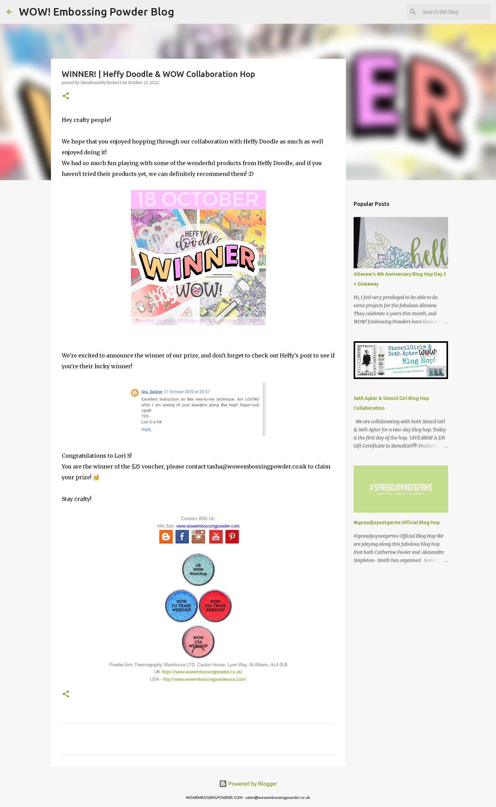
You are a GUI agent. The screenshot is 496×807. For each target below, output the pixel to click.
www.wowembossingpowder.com (208, 526)
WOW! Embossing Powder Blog (96, 11)
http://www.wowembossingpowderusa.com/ (204, 679)
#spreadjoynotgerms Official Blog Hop (397, 522)
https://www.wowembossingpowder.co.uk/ (202, 671)
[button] (66, 96)
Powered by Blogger (252, 784)
